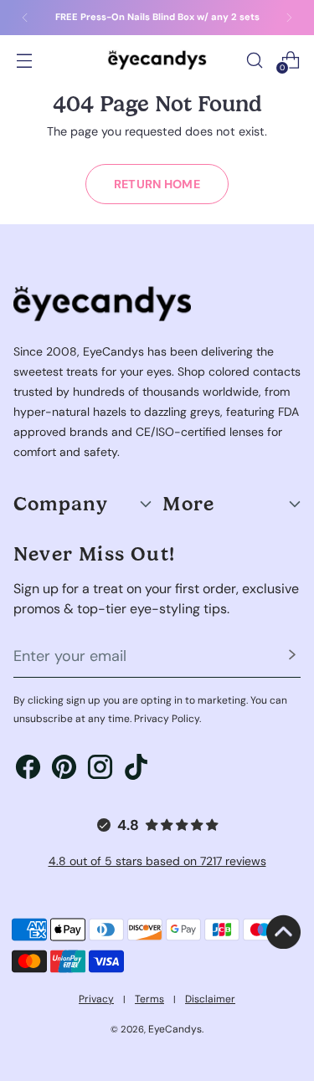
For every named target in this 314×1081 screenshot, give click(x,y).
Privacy (96, 999)
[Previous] (25, 17)
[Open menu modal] (24, 60)
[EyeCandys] (157, 59)
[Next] (288, 17)
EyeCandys (175, 1029)
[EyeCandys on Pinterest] (64, 769)
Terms (149, 999)
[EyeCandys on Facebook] (28, 769)
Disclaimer (210, 999)
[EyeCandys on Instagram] (100, 769)
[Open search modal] (254, 60)
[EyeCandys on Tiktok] (136, 769)
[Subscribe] (292, 657)
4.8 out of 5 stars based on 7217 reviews (157, 860)
